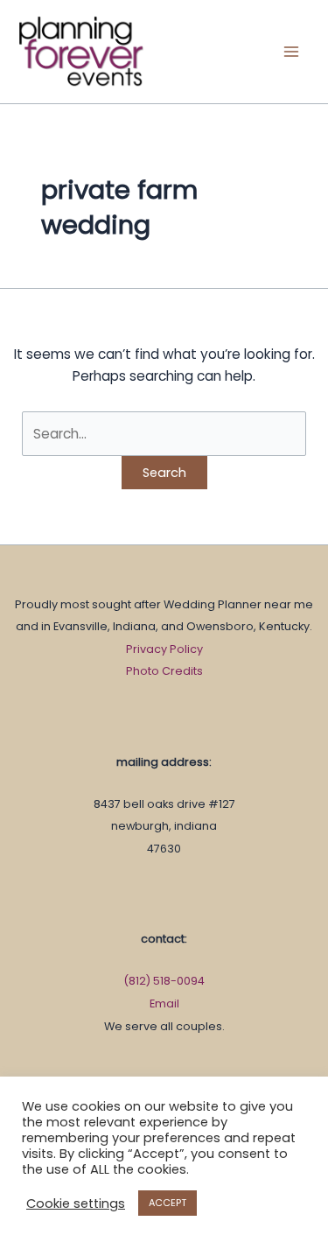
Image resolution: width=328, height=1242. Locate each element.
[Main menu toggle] (292, 51)
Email (164, 1003)
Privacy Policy (164, 649)
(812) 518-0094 (164, 980)
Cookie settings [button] (75, 1203)
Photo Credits (164, 670)
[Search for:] (163, 434)
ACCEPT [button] (167, 1203)
